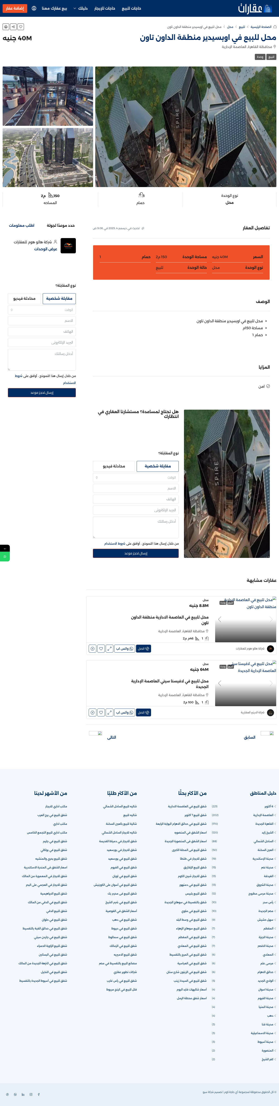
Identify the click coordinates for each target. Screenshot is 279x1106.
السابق (249, 737)
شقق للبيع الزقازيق (195, 867)
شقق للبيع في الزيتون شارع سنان (187, 972)
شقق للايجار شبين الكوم (192, 876)
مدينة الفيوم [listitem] (265, 998)
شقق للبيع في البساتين (53, 954)
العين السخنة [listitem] (265, 850)
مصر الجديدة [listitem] (266, 911)
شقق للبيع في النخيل (54, 972)
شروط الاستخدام (114, 543)
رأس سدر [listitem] (268, 902)
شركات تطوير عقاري (125, 972)
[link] (245, 619)
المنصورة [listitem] (267, 1050)
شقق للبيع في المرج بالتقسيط (188, 954)
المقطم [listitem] (268, 928)
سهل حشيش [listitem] (265, 919)
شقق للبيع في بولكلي (54, 850)
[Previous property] (267, 737)
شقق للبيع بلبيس (196, 893)
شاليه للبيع (130, 815)
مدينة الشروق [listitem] (265, 884)
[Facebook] (38, 1094)
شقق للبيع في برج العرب (52, 815)
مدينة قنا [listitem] (267, 1024)
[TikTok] (6, 1094)
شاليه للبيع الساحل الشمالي (120, 806)
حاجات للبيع (131, 8)
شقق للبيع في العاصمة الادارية (187, 806)
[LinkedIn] (22, 1094)
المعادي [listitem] (268, 954)
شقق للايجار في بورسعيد (122, 850)
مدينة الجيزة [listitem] (266, 937)
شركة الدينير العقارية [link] (252, 712)
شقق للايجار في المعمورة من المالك (44, 876)
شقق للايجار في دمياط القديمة (118, 841)
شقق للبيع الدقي (56, 911)
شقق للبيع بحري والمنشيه (51, 858)
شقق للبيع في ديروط (124, 928)
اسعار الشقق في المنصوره (190, 832)
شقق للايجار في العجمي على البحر (46, 884)
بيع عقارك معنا (54, 8)
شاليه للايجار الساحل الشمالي (119, 832)
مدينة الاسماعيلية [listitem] (262, 1033)
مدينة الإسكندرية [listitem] (263, 858)
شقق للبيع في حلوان (54, 919)
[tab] (61, 225)
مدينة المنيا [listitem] (266, 1007)
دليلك (83, 8)
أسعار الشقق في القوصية (121, 911)
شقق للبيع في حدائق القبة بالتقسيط (45, 928)
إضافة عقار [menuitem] (15, 8)
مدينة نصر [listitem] (267, 867)
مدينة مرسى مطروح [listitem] (260, 893)
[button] (20, 27)
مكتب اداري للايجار (56, 806)
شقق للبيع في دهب (124, 919)
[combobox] (136, 477)
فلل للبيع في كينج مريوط (121, 989)
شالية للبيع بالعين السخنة (121, 823)
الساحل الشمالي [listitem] (263, 841)
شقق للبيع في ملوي (194, 911)
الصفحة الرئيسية (261, 27)
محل (230, 27)
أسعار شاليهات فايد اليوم (192, 989)
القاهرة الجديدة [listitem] (264, 823)
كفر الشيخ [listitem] (267, 1059)
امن (262, 386)
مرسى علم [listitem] (266, 963)
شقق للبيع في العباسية (192, 963)
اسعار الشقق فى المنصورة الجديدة (186, 841)
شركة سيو (208, 1092)
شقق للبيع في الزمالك (123, 946)
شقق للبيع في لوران (124, 876)
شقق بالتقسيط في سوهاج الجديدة (186, 902)
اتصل (141, 648)
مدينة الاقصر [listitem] (265, 946)
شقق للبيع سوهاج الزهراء (191, 928)
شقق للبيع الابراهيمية (53, 893)
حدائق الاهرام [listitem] (265, 972)
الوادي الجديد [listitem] (265, 980)
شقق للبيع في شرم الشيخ (121, 902)
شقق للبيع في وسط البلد (191, 919)
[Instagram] (30, 1094)
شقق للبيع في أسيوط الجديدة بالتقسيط (43, 980)
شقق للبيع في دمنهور (193, 884)
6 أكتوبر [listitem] (269, 806)
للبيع (242, 27)
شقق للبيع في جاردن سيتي (50, 937)
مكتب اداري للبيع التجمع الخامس (47, 832)
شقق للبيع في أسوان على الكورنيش (115, 884)
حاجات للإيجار (105, 8)
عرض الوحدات (45, 249)
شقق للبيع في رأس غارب (122, 980)
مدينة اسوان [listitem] (265, 989)
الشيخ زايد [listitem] (267, 832)
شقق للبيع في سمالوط (122, 937)
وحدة (260, 56)
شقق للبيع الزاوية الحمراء (52, 946)
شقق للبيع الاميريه (125, 954)
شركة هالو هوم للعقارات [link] (250, 648)
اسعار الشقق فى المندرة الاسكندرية (45, 867)
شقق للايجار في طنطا (193, 858)
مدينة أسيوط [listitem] (265, 1041)
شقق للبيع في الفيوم (124, 867)
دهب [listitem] (270, 1015)
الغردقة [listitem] (268, 876)
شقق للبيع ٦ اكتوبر (196, 815)
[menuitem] (34, 8)
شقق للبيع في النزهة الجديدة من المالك (43, 963)
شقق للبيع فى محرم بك (122, 893)
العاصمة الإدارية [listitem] (263, 815)
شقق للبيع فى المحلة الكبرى (189, 850)
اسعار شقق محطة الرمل (192, 998)
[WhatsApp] (14, 1094)
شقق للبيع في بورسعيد (122, 858)
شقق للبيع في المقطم (192, 937)
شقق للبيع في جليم (55, 841)
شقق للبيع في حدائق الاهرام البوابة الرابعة (181, 823)
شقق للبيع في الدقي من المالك (47, 902)
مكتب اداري (60, 823)
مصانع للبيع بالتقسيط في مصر (118, 963)
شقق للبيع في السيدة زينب (190, 980)
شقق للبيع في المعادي (192, 946)
